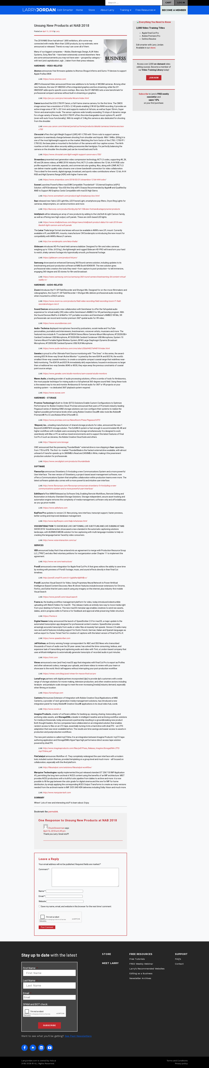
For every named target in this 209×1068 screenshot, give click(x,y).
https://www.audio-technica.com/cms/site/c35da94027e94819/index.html (76, 348)
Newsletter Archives (140, 978)
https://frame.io (50, 616)
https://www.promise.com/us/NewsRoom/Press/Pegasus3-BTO (71, 420)
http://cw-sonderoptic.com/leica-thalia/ (60, 241)
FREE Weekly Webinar (141, 963)
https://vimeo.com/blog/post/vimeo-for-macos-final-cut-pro (69, 673)
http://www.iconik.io (52, 709)
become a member (174, 10)
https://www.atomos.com (54, 79)
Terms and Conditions (177, 1060)
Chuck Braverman (56, 828)
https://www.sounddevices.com (57, 323)
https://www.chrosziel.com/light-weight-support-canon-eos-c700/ (72, 154)
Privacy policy (181, 1063)
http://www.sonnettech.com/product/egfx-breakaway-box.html (71, 196)
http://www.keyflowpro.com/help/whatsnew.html (65, 521)
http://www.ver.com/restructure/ (57, 561)
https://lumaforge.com (53, 693)
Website (42, 901)
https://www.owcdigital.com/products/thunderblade (66, 461)
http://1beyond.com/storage (55, 442)
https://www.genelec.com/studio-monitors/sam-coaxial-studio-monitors (75, 373)
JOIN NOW (154, 78)
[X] (33, 1048)
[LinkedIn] (41, 1048)
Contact (179, 963)
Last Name (30, 980)
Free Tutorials (137, 959)
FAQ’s (178, 959)
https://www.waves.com (54, 393)
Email (42, 896)
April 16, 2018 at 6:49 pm (54, 831)
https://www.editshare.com (55, 508)
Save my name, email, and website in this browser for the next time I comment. (76, 906)
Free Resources (140, 954)
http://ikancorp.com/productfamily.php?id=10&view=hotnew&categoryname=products (81, 209)
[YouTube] (49, 1048)
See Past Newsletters (78, 1035)
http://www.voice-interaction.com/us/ (59, 540)
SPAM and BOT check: (35, 1004)
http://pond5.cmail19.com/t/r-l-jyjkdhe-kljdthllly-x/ (65, 578)
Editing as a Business (140, 973)
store (152, 48)
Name (42, 891)
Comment (44, 869)
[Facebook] (24, 1048)
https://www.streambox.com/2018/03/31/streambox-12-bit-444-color (74, 179)
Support (181, 954)
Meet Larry (110, 963)
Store (106, 954)
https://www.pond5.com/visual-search (60, 597)
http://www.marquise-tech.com (57, 792)
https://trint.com (50, 657)
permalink (53, 811)
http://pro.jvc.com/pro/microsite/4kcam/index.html (66, 98)
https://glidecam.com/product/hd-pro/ (60, 257)
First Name (30, 968)
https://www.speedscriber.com (56, 638)
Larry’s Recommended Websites (146, 968)
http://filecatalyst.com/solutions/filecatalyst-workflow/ (67, 767)
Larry (58, 31)
